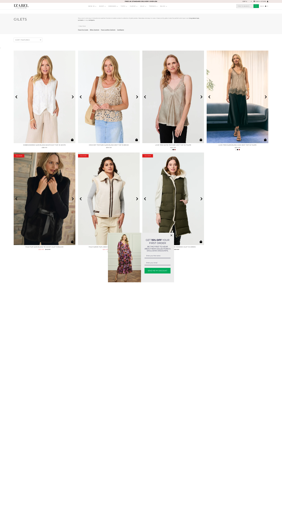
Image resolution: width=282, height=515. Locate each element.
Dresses (112, 6)
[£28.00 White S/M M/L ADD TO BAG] (44, 97)
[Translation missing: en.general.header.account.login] (267, 1)
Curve (133, 6)
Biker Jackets (94, 30)
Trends (152, 6)
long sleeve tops (194, 18)
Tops (123, 6)
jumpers (80, 20)
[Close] (171, 235)
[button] (16, 96)
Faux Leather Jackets (108, 30)
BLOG (162, 6)
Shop (101, 6)
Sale (142, 6)
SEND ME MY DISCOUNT (157, 271)
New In (91, 6)
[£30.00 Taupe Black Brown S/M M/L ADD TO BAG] (237, 97)
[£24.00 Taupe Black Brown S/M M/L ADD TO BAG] (173, 97)
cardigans (91, 20)
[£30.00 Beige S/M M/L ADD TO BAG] (109, 97)
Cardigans (120, 30)
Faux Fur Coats (83, 30)
